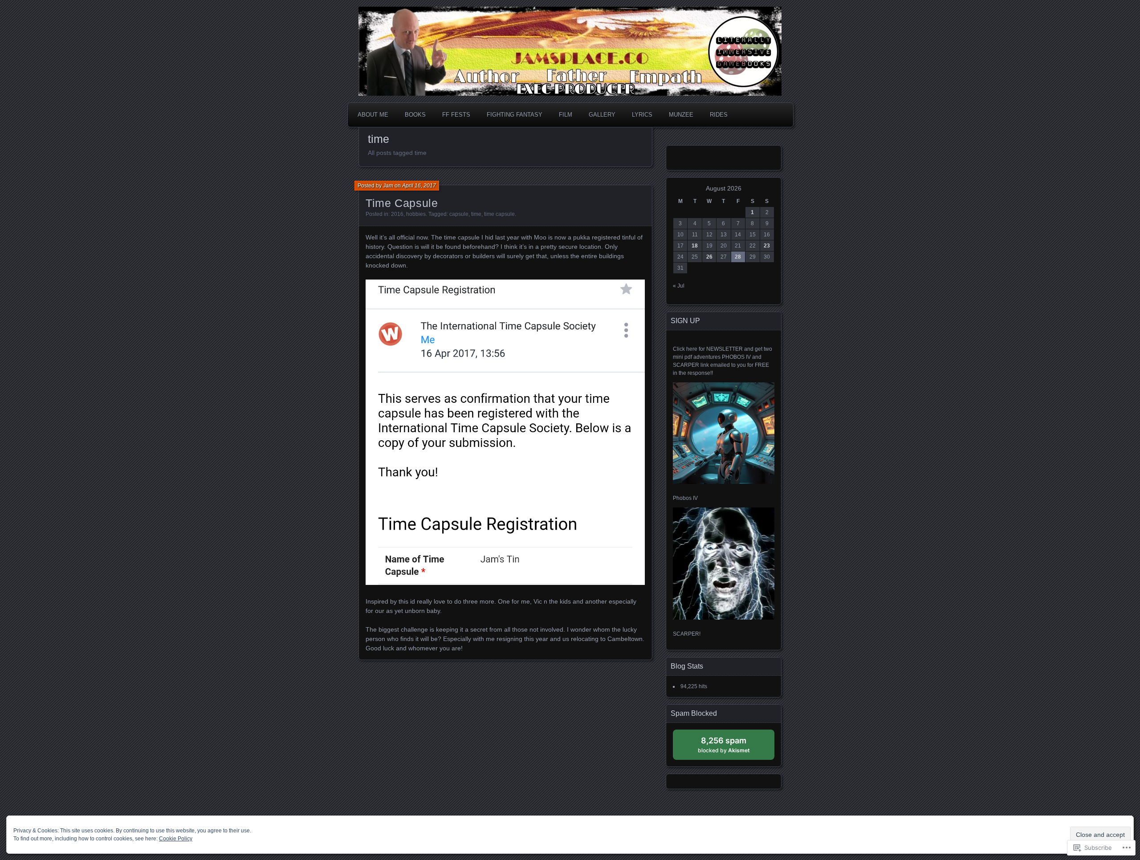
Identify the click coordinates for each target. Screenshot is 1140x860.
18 (695, 246)
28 (738, 257)
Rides (719, 114)
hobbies (416, 214)
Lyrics (642, 114)
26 (709, 257)
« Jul (678, 286)
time (476, 214)
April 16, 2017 (419, 186)
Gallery (602, 114)
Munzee (681, 114)
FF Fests (456, 114)
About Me (373, 114)
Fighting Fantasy (514, 114)
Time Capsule (402, 203)
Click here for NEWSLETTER (708, 349)
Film (565, 114)
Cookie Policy (175, 839)
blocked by (732, 747)
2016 (397, 214)
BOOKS (415, 114)
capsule (458, 214)
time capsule (499, 214)
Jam (388, 186)
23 (767, 246)
